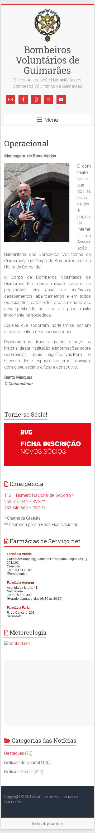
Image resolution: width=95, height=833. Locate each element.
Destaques (14, 753)
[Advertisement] (48, 693)
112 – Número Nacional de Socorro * (39, 495)
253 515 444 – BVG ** (24, 501)
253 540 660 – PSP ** (24, 507)
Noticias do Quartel (22, 762)
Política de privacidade (47, 824)
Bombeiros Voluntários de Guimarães (47, 59)
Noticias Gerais (18, 771)
